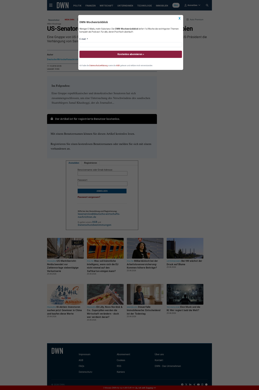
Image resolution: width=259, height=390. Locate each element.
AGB (118, 65)
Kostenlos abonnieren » (131, 54)
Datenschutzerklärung (98, 65)
